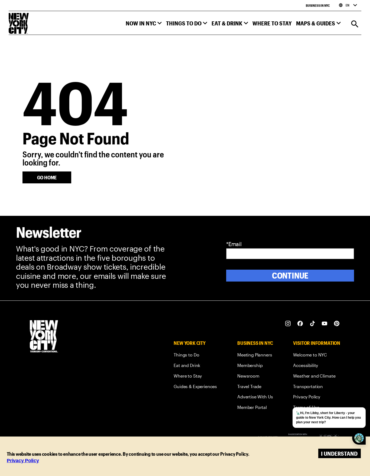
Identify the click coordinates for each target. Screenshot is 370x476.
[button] (144, 24)
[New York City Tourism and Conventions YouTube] (324, 323)
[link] (195, 356)
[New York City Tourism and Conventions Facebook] (300, 323)
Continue (290, 275)
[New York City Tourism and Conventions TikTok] (312, 323)
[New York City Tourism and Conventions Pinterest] (336, 323)
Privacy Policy (23, 460)
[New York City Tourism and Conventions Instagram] (288, 323)
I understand (339, 453)
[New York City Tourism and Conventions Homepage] (44, 336)
